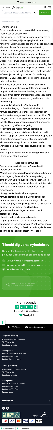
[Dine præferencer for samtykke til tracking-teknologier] (2, 322)
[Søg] (35, 12)
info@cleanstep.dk (9, 375)
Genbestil (43, 13)
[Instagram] (7, 408)
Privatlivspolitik (8, 428)
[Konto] (45, 7)
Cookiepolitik (24, 428)
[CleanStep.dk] (17, 7)
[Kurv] (49, 7)
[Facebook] (3, 408)
